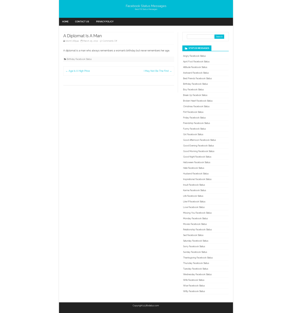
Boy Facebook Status (193, 89)
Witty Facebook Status (194, 291)
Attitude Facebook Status (195, 67)
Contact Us (82, 21)
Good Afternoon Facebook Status (199, 140)
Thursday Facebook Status (196, 263)
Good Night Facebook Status (197, 157)
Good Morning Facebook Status (198, 151)
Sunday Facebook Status (195, 252)
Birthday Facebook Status (79, 59)
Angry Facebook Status (194, 56)
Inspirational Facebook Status (197, 179)
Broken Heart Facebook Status (198, 101)
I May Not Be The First (158, 70)
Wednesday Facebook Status (197, 274)
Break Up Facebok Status (195, 95)
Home (65, 21)
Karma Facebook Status (194, 190)
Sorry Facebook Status (194, 246)
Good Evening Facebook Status (198, 145)
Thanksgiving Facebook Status (198, 257)
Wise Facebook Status (194, 285)
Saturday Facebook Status (195, 241)
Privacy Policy (105, 21)
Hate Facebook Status (193, 168)
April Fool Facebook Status (196, 61)
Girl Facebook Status (193, 134)
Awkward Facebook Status (196, 73)
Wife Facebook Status (193, 280)
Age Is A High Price (78, 70)
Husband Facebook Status (196, 173)
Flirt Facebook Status (193, 112)
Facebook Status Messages (146, 5)
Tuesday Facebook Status (195, 269)
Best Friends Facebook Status (197, 78)
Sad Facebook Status (193, 235)
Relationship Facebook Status (197, 229)
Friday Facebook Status (194, 117)
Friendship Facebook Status (196, 123)
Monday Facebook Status (195, 218)
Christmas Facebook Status (196, 106)
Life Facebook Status (193, 196)
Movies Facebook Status (195, 224)
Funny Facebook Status (194, 129)
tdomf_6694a (72, 41)
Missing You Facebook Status (197, 213)
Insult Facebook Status (194, 185)
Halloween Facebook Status (196, 162)
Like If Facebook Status (194, 201)
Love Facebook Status (194, 207)
